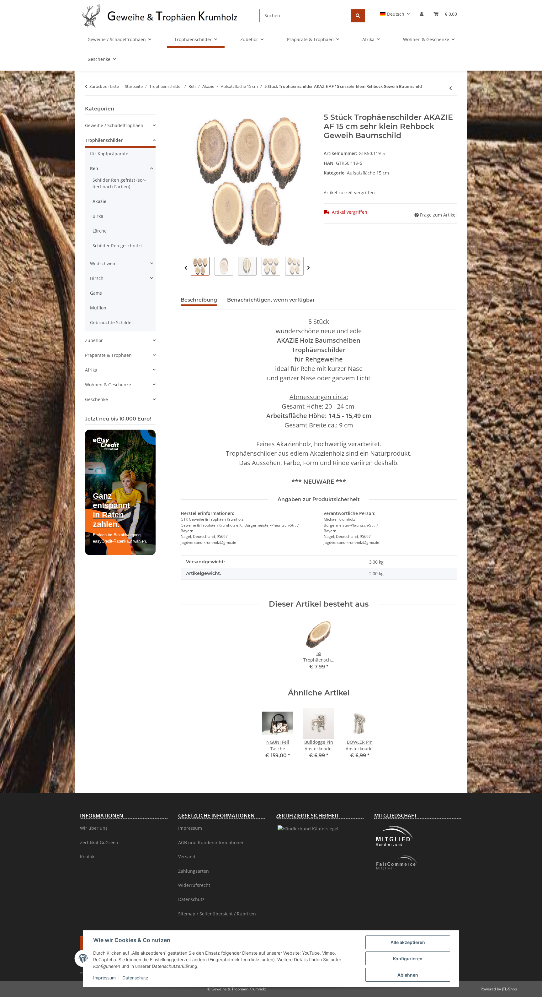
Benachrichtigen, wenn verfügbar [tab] (271, 300)
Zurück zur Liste (104, 86)
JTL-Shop (509, 989)
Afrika (91, 370)
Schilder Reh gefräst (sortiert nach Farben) (119, 183)
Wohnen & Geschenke (108, 385)
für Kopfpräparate (109, 154)
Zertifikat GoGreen (99, 842)
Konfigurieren (407, 958)
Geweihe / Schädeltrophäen (114, 125)
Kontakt (88, 857)
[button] (395, 14)
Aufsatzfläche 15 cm (368, 173)
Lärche (100, 231)
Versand (186, 857)
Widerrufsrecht (194, 885)
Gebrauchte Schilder (111, 322)
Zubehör (94, 340)
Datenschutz (135, 977)
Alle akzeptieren (408, 942)
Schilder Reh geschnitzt (117, 246)
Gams (96, 293)
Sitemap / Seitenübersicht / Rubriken (217, 914)
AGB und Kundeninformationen (211, 842)
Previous (186, 268)
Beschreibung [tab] (199, 300)
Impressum (104, 977)
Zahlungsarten (193, 871)
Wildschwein (103, 263)
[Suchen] (358, 15)
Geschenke (96, 399)
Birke (98, 216)
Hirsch (97, 278)
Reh (94, 168)
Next (308, 268)
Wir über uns (94, 828)
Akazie (99, 201)
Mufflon (98, 308)
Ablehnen (407, 975)
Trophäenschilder (104, 140)
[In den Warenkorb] (186, 109)
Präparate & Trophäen (108, 355)
